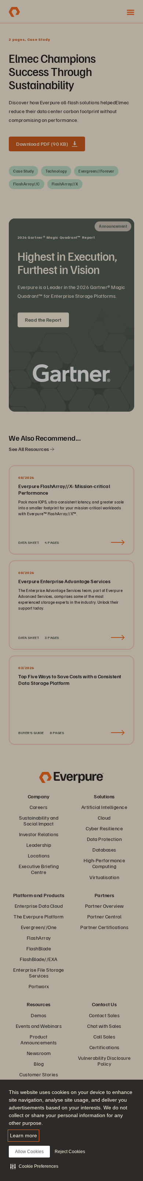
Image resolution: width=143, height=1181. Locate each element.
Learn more (23, 1135)
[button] (34, 1166)
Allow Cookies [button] (29, 1151)
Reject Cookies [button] (70, 1151)
